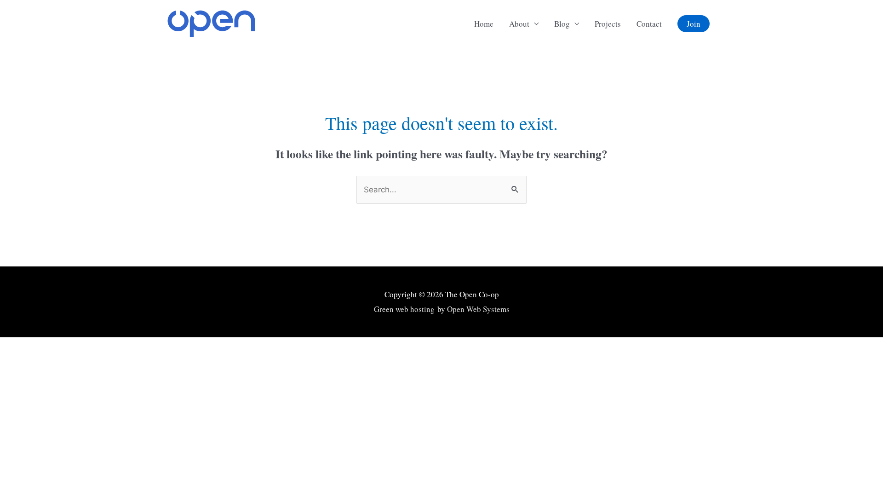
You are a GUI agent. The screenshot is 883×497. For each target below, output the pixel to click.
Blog (562, 23)
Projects (608, 23)
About (519, 23)
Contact (649, 23)
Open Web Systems (478, 309)
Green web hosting (404, 309)
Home (483, 23)
